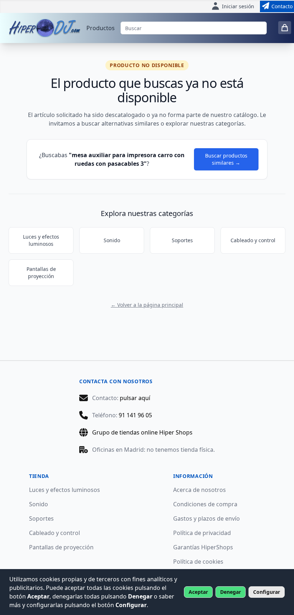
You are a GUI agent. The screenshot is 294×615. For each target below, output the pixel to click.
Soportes (182, 240)
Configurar (266, 591)
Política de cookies (198, 561)
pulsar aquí (135, 398)
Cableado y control (253, 240)
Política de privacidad (202, 533)
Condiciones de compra (205, 504)
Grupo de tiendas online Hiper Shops (142, 432)
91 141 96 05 (135, 415)
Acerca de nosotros (199, 490)
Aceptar (198, 591)
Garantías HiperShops (203, 547)
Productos (100, 28)
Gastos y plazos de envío (206, 518)
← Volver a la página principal (147, 304)
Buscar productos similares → (226, 159)
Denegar (230, 591)
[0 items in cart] (284, 27)
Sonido (112, 240)
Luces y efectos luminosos (41, 240)
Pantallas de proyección (41, 273)
